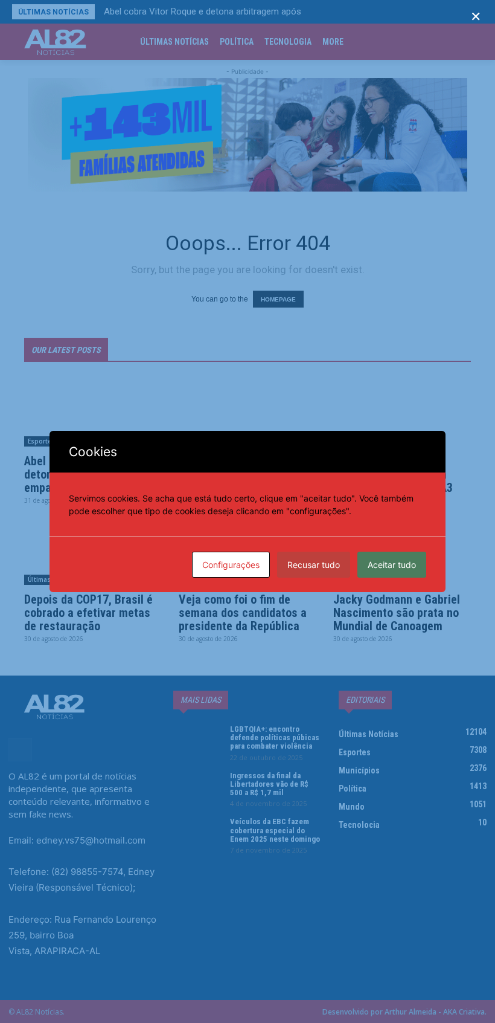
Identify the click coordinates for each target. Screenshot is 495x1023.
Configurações (231, 565)
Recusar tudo (313, 565)
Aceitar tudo (392, 565)
